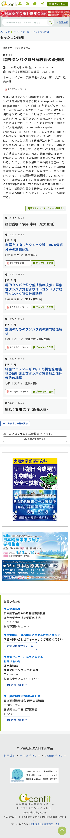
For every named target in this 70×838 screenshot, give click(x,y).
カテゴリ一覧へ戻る (18, 423)
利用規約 (10, 756)
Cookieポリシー (55, 756)
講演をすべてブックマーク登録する (47, 208)
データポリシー (30, 756)
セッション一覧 (21, 31)
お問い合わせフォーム (20, 646)
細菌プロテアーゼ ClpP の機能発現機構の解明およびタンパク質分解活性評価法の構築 (33, 373)
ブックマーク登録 (44, 263)
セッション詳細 (41, 31)
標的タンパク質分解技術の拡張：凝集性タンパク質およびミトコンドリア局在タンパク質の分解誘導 (33, 289)
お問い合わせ (19, 685)
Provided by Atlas (35, 812)
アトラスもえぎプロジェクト (45, 824)
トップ (6, 31)
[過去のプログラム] (20, 4)
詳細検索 (63, 22)
